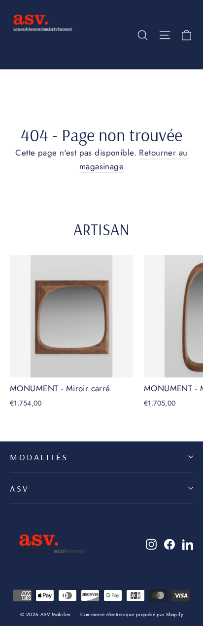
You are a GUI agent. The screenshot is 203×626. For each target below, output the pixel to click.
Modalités (39, 456)
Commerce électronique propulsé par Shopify (131, 614)
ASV (20, 488)
